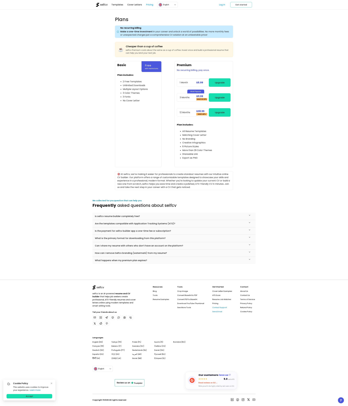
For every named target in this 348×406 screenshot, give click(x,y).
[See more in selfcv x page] (248, 400)
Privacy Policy (246, 303)
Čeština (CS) (160, 346)
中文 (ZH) (115, 354)
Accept (29, 396)
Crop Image (182, 291)
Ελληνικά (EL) (159, 358)
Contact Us (245, 295)
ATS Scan (216, 295)
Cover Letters (134, 5)
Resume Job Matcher (221, 299)
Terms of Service (247, 299)
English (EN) (97, 342)
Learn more (35, 390)
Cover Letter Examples (222, 291)
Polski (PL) (136, 342)
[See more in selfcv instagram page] (243, 400)
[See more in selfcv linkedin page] (232, 400)
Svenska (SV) (138, 346)
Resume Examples (161, 299)
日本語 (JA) (116, 358)
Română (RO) (179, 342)
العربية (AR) (137, 354)
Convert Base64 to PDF (187, 295)
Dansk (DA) (159, 350)
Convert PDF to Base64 (187, 299)
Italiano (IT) (116, 346)
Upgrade (220, 82)
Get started (241, 4)
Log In (222, 5)
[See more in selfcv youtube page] (254, 400)
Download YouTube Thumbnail (190, 303)
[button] (174, 216)
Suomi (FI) (158, 342)
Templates (117, 5)
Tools (155, 295)
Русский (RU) (159, 354)
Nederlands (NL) (139, 350)
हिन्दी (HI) (96, 358)
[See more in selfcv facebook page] (237, 400)
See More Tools (184, 307)
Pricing (149, 5)
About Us (244, 291)
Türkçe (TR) (116, 342)
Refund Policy (246, 307)
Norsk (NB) (137, 358)
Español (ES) (98, 354)
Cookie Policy (246, 312)
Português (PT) (118, 350)
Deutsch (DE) (98, 350)
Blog (155, 291)
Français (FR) (98, 346)
